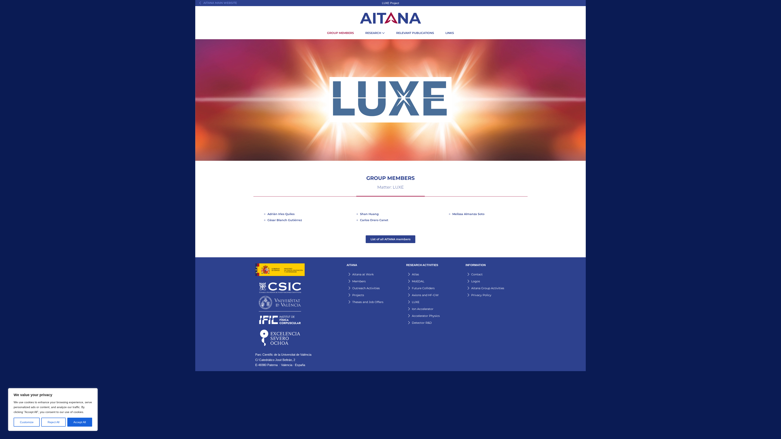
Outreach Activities (366, 288)
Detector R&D (422, 323)
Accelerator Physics (426, 316)
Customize (27, 422)
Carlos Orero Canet (374, 220)
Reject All (53, 422)
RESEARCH (373, 33)
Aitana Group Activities (487, 288)
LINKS (449, 33)
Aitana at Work (363, 274)
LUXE (415, 302)
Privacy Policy (481, 295)
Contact (477, 274)
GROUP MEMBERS (340, 33)
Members (359, 281)
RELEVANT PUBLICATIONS (415, 33)
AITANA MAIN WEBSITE (220, 3)
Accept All (79, 422)
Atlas (415, 274)
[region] (53, 409)
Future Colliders (423, 288)
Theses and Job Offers (367, 302)
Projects (358, 295)
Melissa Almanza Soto (468, 214)
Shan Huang (369, 214)
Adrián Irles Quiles (281, 214)
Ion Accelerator (422, 309)
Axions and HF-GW (425, 295)
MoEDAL (418, 281)
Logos (475, 281)
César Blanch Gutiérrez (284, 220)
